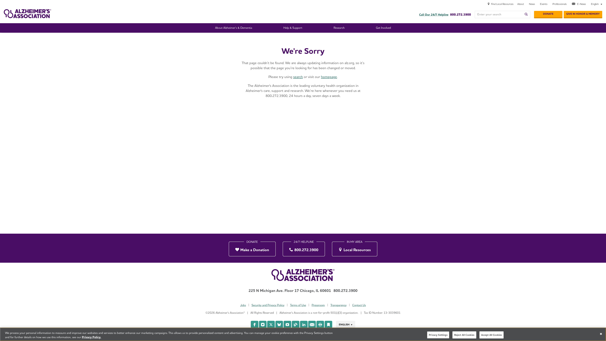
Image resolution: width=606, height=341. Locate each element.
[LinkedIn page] (304, 324)
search (298, 77)
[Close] (600, 333)
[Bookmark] (328, 324)
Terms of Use (298, 305)
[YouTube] (287, 324)
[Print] (320, 324)
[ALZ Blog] (295, 324)
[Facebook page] (254, 324)
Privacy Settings (438, 334)
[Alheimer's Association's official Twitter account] (271, 324)
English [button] (344, 324)
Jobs (243, 305)
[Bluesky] (279, 324)
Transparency (338, 305)
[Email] (312, 324)
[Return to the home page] (27, 13)
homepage (329, 77)
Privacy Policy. (91, 337)
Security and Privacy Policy (268, 305)
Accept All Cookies (491, 334)
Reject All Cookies (464, 334)
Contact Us (359, 305)
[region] (303, 334)
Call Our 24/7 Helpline (433, 14)
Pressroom (318, 305)
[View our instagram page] (263, 324)
